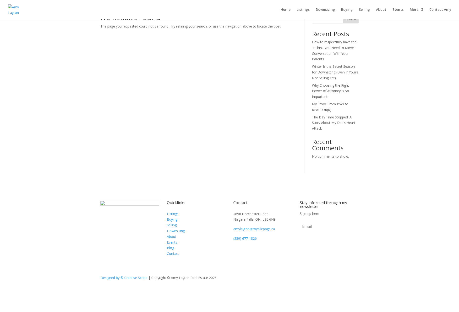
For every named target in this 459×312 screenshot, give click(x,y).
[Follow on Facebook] (345, 279)
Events (398, 10)
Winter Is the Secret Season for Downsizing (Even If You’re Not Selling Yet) (335, 72)
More (414, 10)
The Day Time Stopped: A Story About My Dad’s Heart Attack (333, 123)
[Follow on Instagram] (355, 279)
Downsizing (325, 10)
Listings (303, 10)
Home (285, 10)
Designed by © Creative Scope (124, 277)
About (381, 10)
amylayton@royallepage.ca (254, 229)
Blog (170, 247)
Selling (364, 10)
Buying (347, 10)
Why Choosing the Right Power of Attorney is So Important (330, 91)
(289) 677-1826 (245, 238)
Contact (173, 253)
